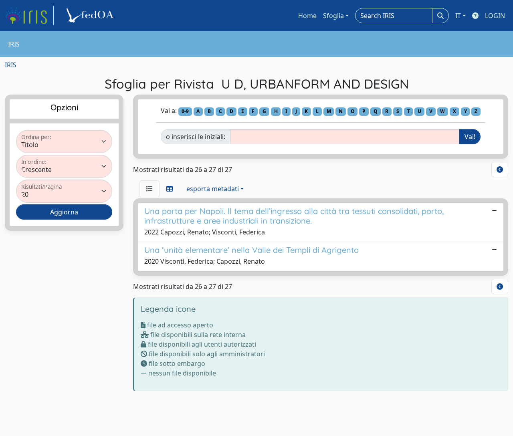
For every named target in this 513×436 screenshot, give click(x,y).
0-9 (185, 111)
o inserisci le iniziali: (195, 136)
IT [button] (458, 15)
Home (307, 15)
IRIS (10, 65)
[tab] (149, 188)
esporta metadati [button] (212, 188)
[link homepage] (29, 15)
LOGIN (495, 15)
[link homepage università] (91, 15)
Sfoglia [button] (333, 15)
